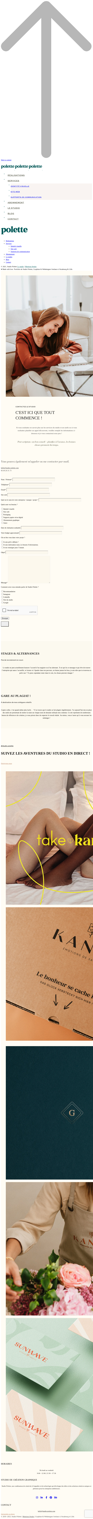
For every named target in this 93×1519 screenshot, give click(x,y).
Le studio (20, 267)
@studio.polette (7, 746)
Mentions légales (30, 267)
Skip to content (6, 160)
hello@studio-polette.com (10, 468)
